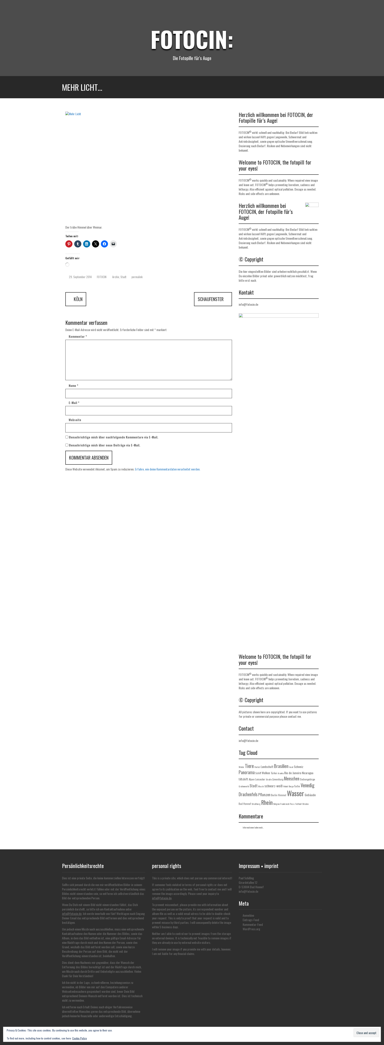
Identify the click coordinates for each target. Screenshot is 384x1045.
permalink (137, 277)
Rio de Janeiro (292, 772)
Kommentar (78, 336)
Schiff (258, 773)
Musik (261, 786)
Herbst (257, 767)
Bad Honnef (245, 804)
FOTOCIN (101, 277)
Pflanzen (264, 794)
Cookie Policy (79, 1038)
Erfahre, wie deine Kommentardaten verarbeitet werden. (167, 469)
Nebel (285, 786)
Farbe (297, 786)
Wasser (295, 793)
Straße (269, 779)
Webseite (75, 420)
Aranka (281, 773)
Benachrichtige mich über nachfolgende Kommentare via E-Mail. (113, 437)
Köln (77, 299)
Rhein (267, 802)
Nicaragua (307, 773)
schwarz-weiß (273, 785)
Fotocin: (192, 38)
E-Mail (74, 402)
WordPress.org (251, 928)
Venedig (307, 785)
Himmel (282, 795)
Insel (291, 767)
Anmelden (248, 915)
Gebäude (310, 794)
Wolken (266, 773)
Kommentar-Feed (253, 924)
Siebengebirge (307, 779)
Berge (291, 786)
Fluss (292, 804)
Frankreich (284, 804)
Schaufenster (211, 299)
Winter (241, 767)
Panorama (247, 772)
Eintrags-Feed (251, 919)
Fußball (298, 804)
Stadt (123, 277)
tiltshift (243, 779)
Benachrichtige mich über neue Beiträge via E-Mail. (104, 445)
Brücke (305, 804)
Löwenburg (277, 779)
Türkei (274, 773)
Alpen (252, 779)
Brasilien (281, 766)
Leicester (260, 779)
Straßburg (256, 804)
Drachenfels (248, 794)
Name (73, 385)
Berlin (274, 795)
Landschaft (267, 766)
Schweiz (298, 766)
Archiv (115, 277)
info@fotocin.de (248, 304)
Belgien (276, 804)
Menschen (291, 778)
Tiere (249, 765)
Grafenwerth (244, 786)
